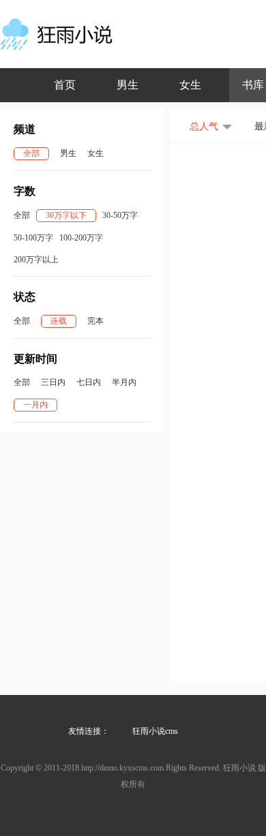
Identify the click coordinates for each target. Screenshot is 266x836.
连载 (58, 321)
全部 (31, 153)
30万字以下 (66, 215)
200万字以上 (36, 259)
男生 (127, 85)
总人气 (204, 126)
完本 (95, 321)
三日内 (53, 382)
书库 (253, 85)
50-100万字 (33, 238)
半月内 (124, 382)
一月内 (35, 404)
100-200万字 (81, 238)
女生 (190, 85)
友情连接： (88, 731)
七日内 (88, 382)
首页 (65, 85)
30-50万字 (120, 215)
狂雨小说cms (155, 731)
